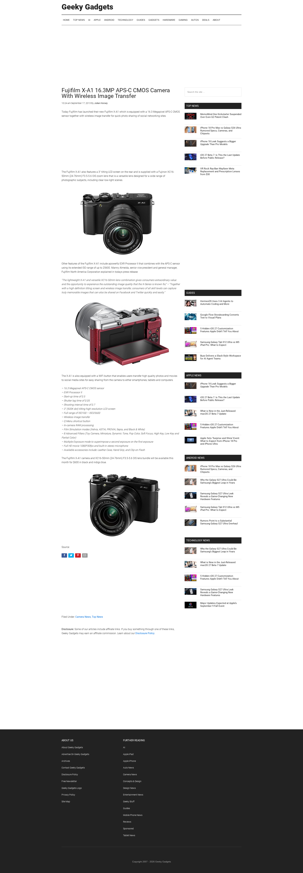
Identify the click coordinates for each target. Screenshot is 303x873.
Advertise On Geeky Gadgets (75, 754)
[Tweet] (71, 556)
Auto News (128, 767)
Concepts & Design (132, 781)
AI (124, 747)
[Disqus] (121, 688)
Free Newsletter (69, 781)
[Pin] (78, 556)
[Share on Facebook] (65, 556)
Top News (97, 616)
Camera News (83, 616)
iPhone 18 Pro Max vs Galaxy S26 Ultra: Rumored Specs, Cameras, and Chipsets (220, 130)
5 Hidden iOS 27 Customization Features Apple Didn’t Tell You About (219, 330)
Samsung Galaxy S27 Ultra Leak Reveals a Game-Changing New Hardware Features (217, 496)
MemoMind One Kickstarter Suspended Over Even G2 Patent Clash (220, 115)
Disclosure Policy (144, 633)
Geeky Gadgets (87, 6)
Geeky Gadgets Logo (72, 788)
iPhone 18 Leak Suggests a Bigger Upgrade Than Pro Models (218, 143)
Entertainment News (133, 794)
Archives (66, 761)
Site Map (66, 801)
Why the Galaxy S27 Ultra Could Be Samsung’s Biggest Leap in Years (218, 481)
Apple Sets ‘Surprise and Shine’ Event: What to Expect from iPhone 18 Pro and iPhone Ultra (220, 441)
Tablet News (129, 835)
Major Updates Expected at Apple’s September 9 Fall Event (218, 604)
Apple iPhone (129, 761)
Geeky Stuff (128, 801)
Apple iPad (128, 754)
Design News (129, 788)
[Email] (85, 556)
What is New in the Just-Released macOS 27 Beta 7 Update (217, 412)
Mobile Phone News (132, 815)
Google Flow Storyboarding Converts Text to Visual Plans (219, 316)
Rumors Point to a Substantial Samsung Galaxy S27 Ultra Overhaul (219, 522)
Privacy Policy (68, 794)
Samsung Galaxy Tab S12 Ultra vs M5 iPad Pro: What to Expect (219, 343)
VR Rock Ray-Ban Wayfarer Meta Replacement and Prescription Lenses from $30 (220, 171)
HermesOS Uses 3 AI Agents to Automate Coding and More (216, 302)
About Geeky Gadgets (72, 747)
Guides (126, 808)
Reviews (127, 821)
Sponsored (128, 828)
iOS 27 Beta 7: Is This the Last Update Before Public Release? (220, 156)
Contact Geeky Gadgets (73, 767)
